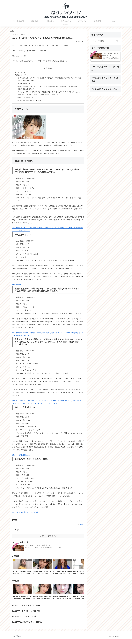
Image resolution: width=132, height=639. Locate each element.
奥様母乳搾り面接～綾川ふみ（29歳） (30, 100)
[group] (22, 567)
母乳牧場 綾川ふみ (24, 83)
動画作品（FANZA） (23, 75)
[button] (81, 567)
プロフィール (20, 72)
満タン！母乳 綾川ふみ (25, 97)
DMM (15, 520)
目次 (45, 68)
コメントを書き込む (48, 536)
